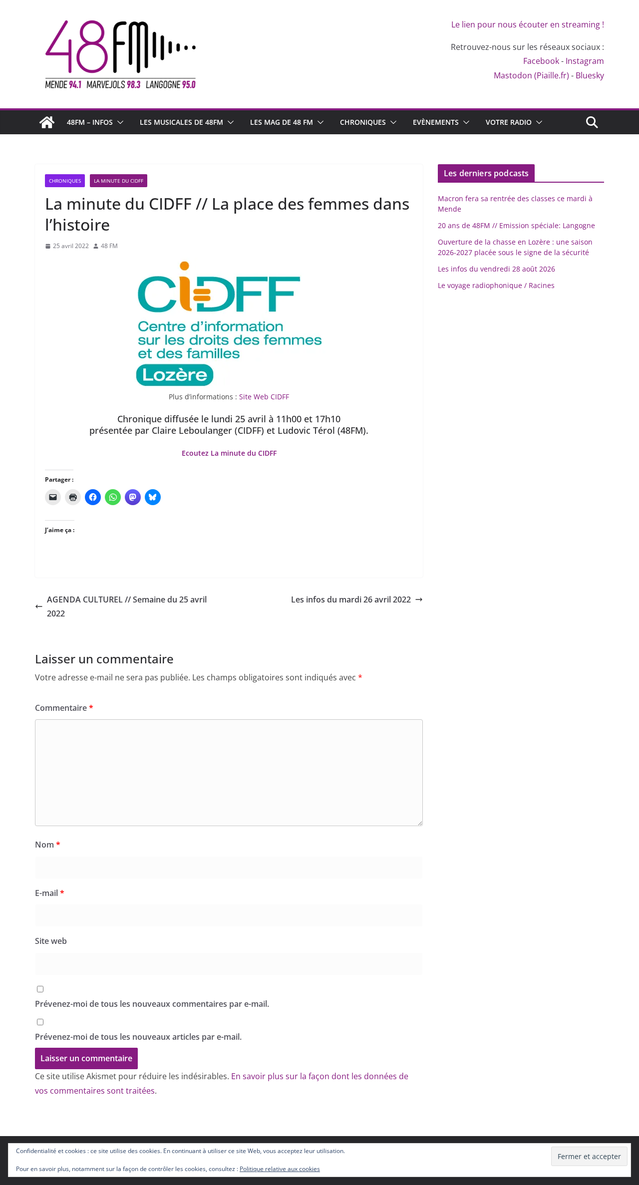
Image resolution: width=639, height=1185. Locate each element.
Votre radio (509, 122)
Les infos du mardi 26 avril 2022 (351, 599)
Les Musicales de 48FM (181, 122)
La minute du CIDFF (118, 180)
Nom (47, 844)
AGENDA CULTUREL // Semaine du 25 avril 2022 (127, 606)
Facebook (541, 60)
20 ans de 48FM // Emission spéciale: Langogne (516, 225)
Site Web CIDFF (264, 396)
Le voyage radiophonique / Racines (496, 285)
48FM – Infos (90, 122)
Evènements (436, 122)
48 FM (109, 246)
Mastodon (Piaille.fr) (531, 75)
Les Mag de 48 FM (281, 122)
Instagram (585, 60)
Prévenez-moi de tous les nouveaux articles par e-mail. (138, 1036)
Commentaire (64, 707)
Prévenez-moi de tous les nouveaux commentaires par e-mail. (152, 1003)
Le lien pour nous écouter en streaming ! (527, 24)
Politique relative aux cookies (280, 1169)
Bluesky (590, 75)
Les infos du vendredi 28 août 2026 (496, 269)
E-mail (49, 893)
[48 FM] (47, 122)
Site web (51, 940)
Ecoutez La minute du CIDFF (229, 453)
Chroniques (363, 122)
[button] (118, 122)
